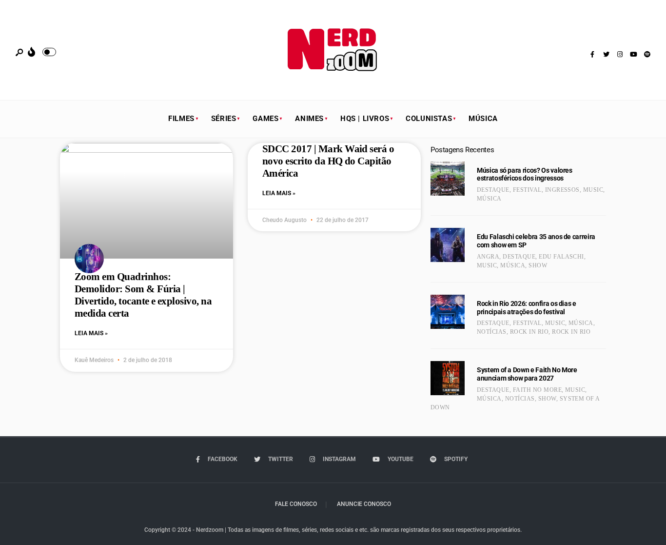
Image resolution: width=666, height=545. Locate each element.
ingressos (562, 189)
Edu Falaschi (561, 256)
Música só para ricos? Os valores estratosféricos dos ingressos (524, 174)
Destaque (493, 189)
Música (483, 118)
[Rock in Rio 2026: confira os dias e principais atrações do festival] (448, 312)
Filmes (181, 118)
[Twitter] (606, 54)
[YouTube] (633, 54)
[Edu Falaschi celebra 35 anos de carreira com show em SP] (448, 245)
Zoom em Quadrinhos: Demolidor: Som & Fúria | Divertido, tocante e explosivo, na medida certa (143, 295)
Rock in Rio (529, 331)
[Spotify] (647, 54)
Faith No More (537, 389)
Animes (309, 118)
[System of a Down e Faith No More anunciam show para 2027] (448, 378)
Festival (527, 189)
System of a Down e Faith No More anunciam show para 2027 (527, 374)
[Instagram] (620, 54)
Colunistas (429, 118)
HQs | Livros (364, 118)
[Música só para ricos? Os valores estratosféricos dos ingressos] (448, 178)
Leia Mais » (91, 333)
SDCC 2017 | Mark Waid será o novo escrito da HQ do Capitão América (328, 161)
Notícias (492, 331)
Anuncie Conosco (364, 504)
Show (538, 265)
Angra (488, 256)
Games (265, 118)
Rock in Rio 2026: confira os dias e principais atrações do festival (526, 308)
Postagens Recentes (462, 149)
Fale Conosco (296, 504)
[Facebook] (592, 54)
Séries (223, 118)
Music (593, 189)
